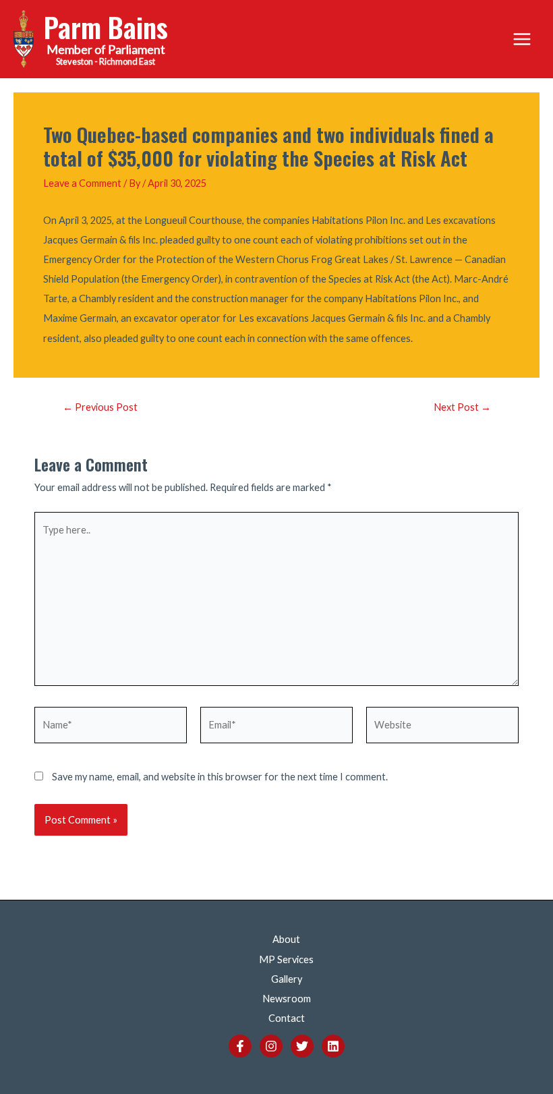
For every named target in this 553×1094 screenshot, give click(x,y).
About (286, 939)
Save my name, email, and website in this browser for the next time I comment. (220, 776)
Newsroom (286, 998)
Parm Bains (106, 26)
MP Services (286, 959)
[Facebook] (240, 1046)
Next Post (462, 408)
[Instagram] (271, 1046)
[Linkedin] (333, 1046)
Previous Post (100, 408)
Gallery (286, 979)
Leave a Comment (82, 183)
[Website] (442, 727)
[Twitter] (302, 1046)
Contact (286, 1018)
